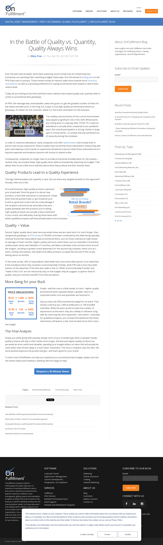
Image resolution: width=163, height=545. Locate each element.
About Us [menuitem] (115, 11)
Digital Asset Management (55, 476)
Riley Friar (36, 56)
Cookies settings (87, 534)
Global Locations (90, 499)
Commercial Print (123, 212)
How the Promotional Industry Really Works (131, 112)
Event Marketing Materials (41, 390)
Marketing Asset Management (128, 154)
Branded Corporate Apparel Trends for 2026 (132, 124)
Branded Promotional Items (56, 499)
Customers (88, 496)
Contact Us (88, 502)
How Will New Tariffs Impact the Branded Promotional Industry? (29, 414)
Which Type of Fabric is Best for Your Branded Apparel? (26, 419)
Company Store (122, 181)
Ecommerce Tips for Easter (15, 429)
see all (119, 220)
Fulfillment (48, 493)
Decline (128, 534)
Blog (85, 493)
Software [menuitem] (77, 11)
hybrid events (69, 142)
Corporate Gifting (123, 189)
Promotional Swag (62, 390)
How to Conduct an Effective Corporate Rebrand (133, 135)
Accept (107, 534)
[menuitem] (151, 11)
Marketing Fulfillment (124, 176)
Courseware (121, 194)
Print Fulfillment (122, 185)
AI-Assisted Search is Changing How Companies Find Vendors (135, 118)
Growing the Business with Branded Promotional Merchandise (29, 424)
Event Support (50, 502)
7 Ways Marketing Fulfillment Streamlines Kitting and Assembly (135, 129)
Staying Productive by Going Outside (19, 433)
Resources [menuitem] (128, 11)
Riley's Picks (78, 390)
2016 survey (35, 235)
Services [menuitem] (89, 11)
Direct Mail (120, 172)
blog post (88, 77)
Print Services (50, 496)
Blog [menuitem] (139, 11)
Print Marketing (122, 207)
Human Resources (91, 476)
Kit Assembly (121, 198)
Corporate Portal (51, 473)
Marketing (87, 473)
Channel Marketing (91, 482)
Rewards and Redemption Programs (59, 505)
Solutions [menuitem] (102, 11)
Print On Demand (123, 216)
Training (86, 479)
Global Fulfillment (123, 163)
